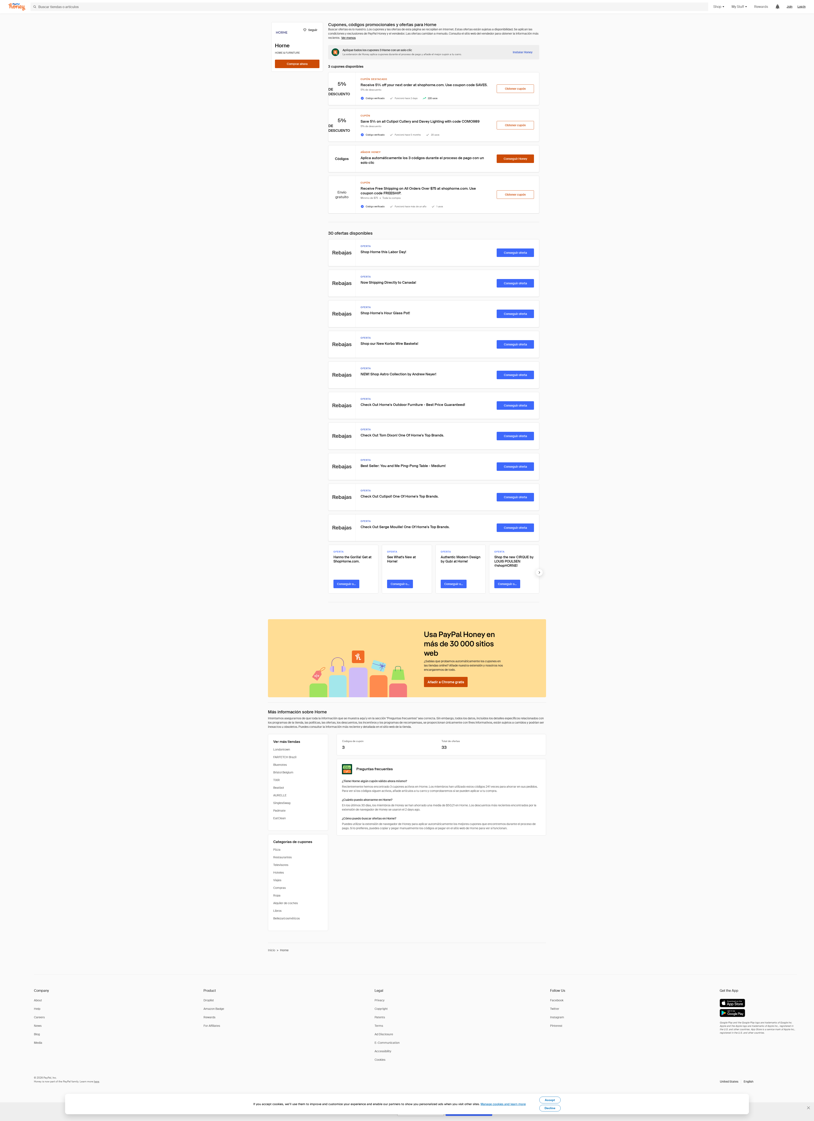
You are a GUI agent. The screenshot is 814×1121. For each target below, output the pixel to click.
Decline (550, 1108)
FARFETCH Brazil (284, 757)
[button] (736, 1081)
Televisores (280, 865)
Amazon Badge (214, 1009)
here (96, 1081)
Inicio (271, 950)
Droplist (209, 1000)
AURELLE (280, 795)
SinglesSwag (281, 803)
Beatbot (278, 788)
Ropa (276, 895)
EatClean (279, 818)
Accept (550, 1100)
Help (37, 1009)
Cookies (380, 1060)
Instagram (557, 1017)
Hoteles (278, 872)
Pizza (276, 850)
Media (38, 1043)
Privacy (380, 1000)
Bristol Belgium (283, 772)
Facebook (556, 1000)
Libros (277, 911)
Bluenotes (280, 765)
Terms (379, 1026)
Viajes (277, 880)
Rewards (761, 6)
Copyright (381, 1009)
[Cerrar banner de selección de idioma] (808, 1108)
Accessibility (383, 1051)
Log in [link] (801, 6)
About (38, 1000)
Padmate (279, 810)
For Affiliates (212, 1026)
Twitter (554, 1009)
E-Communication (387, 1043)
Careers (39, 1017)
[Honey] (16, 7)
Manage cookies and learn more (503, 1104)
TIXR (276, 780)
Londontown (281, 749)
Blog (37, 1034)
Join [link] (789, 6)
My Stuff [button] (738, 6)
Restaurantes (282, 857)
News (38, 1026)
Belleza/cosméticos (286, 918)
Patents (380, 1017)
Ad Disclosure (384, 1034)
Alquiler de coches (285, 903)
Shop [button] (717, 6)
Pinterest (556, 1026)
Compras (279, 888)
